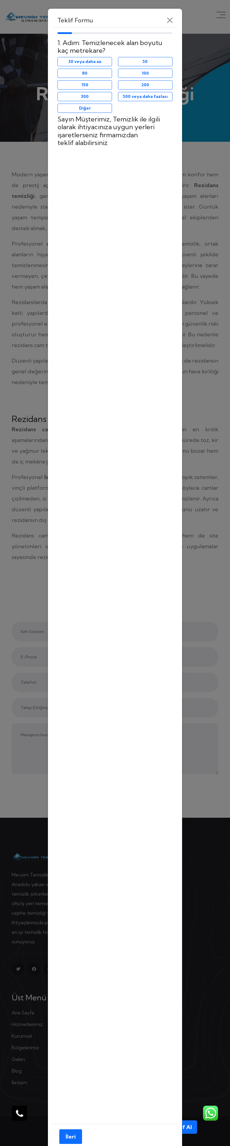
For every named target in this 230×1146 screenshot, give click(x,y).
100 (145, 73)
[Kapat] (170, 20)
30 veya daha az (85, 61)
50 (145, 61)
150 (84, 84)
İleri (71, 1136)
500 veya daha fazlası (145, 96)
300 (85, 96)
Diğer (85, 108)
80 (84, 73)
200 (145, 84)
